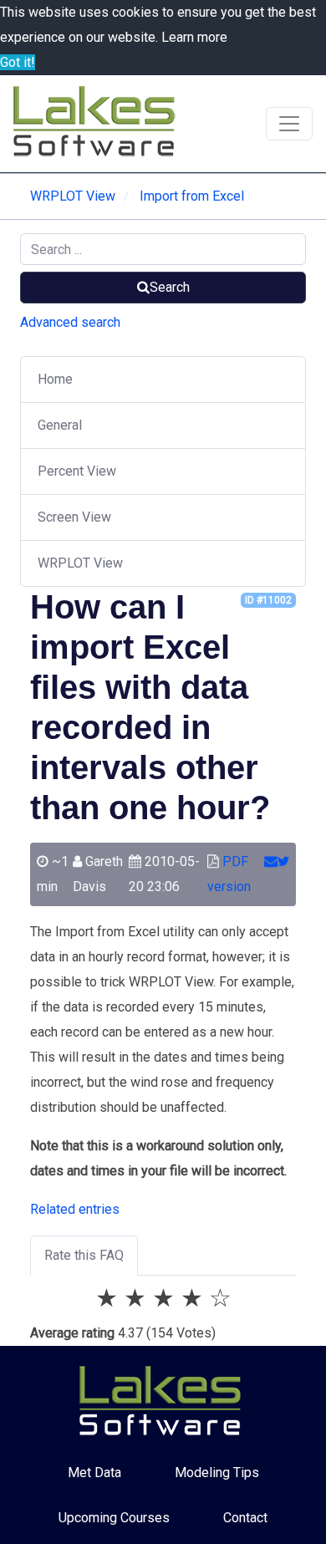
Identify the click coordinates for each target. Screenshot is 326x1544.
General (60, 425)
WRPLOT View (80, 563)
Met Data (94, 1472)
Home (55, 379)
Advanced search (70, 322)
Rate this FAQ (84, 1255)
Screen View (74, 517)
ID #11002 (268, 600)
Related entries (75, 1209)
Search (170, 287)
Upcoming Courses (114, 1518)
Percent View (77, 471)
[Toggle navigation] (289, 123)
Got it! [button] (17, 62)
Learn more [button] (194, 37)
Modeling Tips (217, 1472)
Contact (245, 1518)
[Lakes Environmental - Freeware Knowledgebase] (97, 124)
